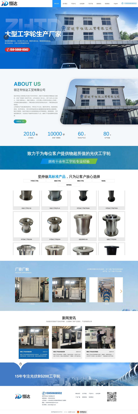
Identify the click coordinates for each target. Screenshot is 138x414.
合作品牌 (98, 393)
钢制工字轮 (80, 181)
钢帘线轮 (69, 185)
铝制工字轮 (57, 181)
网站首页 (77, 393)
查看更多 (18, 121)
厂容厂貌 (77, 397)
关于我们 (84, 393)
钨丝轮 (103, 181)
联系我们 (91, 397)
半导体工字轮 (34, 181)
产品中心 (91, 393)
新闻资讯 (84, 397)
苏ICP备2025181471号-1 (57, 412)
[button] (121, 291)
